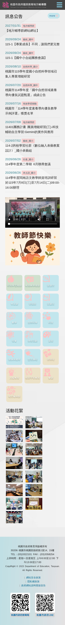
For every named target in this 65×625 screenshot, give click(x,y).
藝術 (50, 341)
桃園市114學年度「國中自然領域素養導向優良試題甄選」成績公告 (31, 90)
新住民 (32, 304)
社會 (14, 341)
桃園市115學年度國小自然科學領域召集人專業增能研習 (31, 71)
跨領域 (50, 359)
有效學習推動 (14, 285)
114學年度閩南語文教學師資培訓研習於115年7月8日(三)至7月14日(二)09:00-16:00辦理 (32, 180)
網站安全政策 (33, 577)
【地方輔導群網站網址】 (22, 28)
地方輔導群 (14, 396)
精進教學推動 (32, 285)
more (52, 15)
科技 (50, 322)
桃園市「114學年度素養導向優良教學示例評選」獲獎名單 (31, 108)
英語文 (50, 304)
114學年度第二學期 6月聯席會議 (28, 161)
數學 (14, 322)
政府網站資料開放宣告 (33, 585)
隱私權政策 (33, 581)
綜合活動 (32, 341)
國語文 (50, 285)
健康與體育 (14, 359)
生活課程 (32, 359)
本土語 (14, 304)
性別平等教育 (32, 378)
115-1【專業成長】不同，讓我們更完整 (32, 42)
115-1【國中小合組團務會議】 (26, 55)
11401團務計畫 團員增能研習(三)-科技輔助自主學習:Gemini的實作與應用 (32, 127)
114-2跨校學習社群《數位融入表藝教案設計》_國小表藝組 (32, 145)
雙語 (50, 378)
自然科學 (32, 322)
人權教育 (14, 378)
